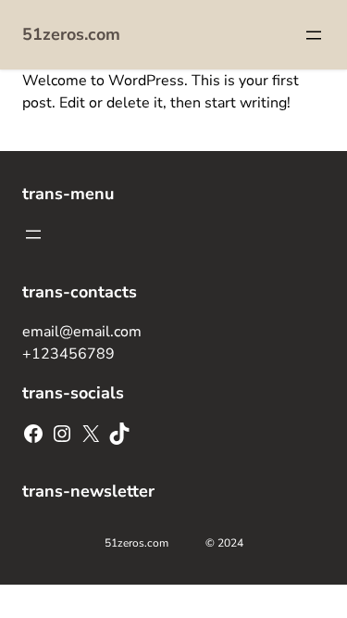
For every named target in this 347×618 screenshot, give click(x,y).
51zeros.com (71, 34)
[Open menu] (314, 35)
